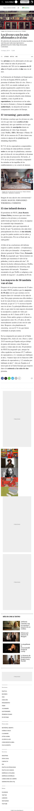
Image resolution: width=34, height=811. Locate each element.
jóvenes (7, 61)
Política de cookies (8, 770)
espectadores (6, 101)
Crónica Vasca (6, 730)
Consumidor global (8, 742)
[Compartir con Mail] (16, 378)
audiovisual (5, 106)
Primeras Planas (7, 714)
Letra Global (6, 736)
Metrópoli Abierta (7, 728)
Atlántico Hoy (6, 739)
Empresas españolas (8, 776)
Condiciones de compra (9, 779)
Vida (3, 697)
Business (4, 694)
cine (21, 69)
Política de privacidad (9, 767)
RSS (3, 764)
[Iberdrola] (25, 7)
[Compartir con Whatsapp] (9, 378)
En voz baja (5, 717)
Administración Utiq (8, 781)
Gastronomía (6, 711)
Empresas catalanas (8, 773)
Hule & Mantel (6, 745)
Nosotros (5, 755)
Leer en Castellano (5, 4)
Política (4, 691)
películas (4, 261)
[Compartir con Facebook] (2, 378)
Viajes (3, 705)
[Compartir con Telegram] (12, 378)
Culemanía (5, 733)
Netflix (12, 56)
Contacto (5, 761)
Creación (5, 700)
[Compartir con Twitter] (5, 378)
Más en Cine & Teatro (11, 617)
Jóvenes (6, 56)
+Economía (5, 708)
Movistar (20, 132)
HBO (16, 56)
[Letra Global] (10, 2)
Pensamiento (6, 703)
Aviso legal (5, 758)
